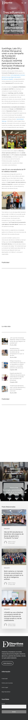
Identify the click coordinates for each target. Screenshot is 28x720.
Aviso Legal (5, 687)
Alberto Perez (9, 35)
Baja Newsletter (6, 691)
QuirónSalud (20, 119)
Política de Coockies (7, 683)
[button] (25, 3)
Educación (14, 8)
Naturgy (4, 121)
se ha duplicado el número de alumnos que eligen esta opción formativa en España (13, 77)
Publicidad (4, 678)
